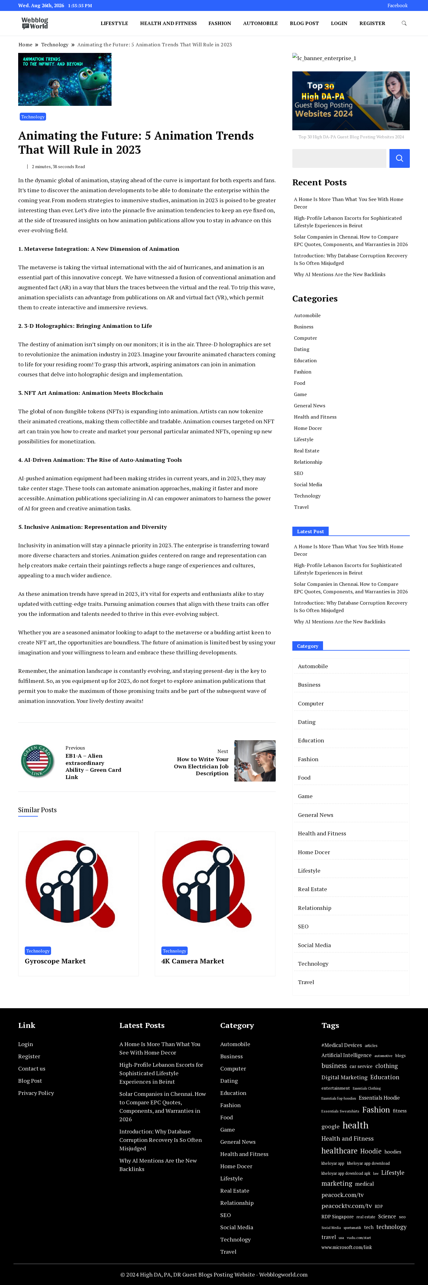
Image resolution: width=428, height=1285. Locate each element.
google (330, 1126)
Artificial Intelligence (346, 1055)
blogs (400, 1055)
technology (391, 1227)
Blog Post (304, 23)
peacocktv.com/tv (346, 1205)
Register (372, 23)
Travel (301, 506)
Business (303, 326)
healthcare (339, 1151)
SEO (298, 473)
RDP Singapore (337, 1216)
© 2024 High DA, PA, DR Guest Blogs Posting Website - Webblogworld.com (214, 1274)
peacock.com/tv (342, 1195)
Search (399, 158)
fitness (400, 1111)
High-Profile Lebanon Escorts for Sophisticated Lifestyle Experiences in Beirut (161, 1073)
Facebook (398, 5)
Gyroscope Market (55, 960)
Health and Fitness (168, 23)
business (334, 1065)
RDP (379, 1206)
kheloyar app (332, 1163)
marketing (336, 1183)
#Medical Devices (341, 1045)
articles (371, 1045)
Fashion (220, 23)
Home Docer (308, 428)
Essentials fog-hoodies (338, 1098)
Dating (301, 349)
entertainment (335, 1088)
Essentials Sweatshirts (340, 1111)
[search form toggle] (404, 23)
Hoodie (371, 1151)
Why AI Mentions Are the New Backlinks (339, 274)
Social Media (308, 484)
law (375, 1173)
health (355, 1125)
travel (328, 1237)
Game (300, 394)
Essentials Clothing (367, 1088)
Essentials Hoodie (379, 1097)
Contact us (31, 1068)
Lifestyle (114, 23)
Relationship (308, 461)
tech (368, 1227)
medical (364, 1183)
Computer (305, 337)
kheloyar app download (368, 1163)
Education (305, 360)
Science (387, 1216)
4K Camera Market (192, 960)
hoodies (392, 1151)
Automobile (260, 23)
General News (309, 405)
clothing (386, 1066)
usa (341, 1237)
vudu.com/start (359, 1237)
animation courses (151, 603)
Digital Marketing (344, 1077)
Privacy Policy (36, 1093)
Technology (32, 117)
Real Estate (306, 450)
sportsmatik (352, 1227)
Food (299, 382)
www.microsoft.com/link (346, 1247)
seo (402, 1217)
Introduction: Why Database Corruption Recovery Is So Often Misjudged (160, 1140)
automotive (383, 1055)
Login (339, 23)
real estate (366, 1217)
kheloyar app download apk (345, 1173)
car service (361, 1066)
